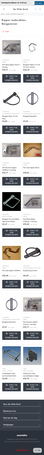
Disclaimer (24, 441)
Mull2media (33, 439)
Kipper (4, 62)
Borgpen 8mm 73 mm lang (10, 117)
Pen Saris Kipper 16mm (31, 167)
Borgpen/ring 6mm (9, 322)
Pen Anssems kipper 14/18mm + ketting (9, 169)
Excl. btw (38, 3)
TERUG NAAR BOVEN (22, 450)
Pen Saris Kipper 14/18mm (11, 270)
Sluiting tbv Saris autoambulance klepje (31, 374)
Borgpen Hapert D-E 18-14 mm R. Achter (31, 66)
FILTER (7, 32)
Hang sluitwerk (7, 217)
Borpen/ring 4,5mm (30, 270)
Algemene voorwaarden (12, 441)
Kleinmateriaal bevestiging (11, 114)
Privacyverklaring (34, 441)
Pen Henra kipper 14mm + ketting (11, 66)
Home (2, 14)
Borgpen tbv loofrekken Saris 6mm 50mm (10, 220)
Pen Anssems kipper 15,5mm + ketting (30, 323)
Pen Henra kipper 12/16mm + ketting (30, 220)
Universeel (5, 60)
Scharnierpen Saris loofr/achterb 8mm (9, 374)
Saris (4, 369)
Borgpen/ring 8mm (30, 116)
